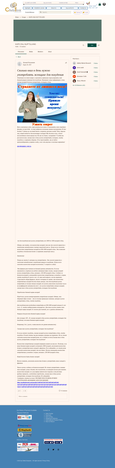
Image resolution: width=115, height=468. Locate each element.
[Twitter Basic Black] (53, 450)
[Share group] (99, 45)
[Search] (83, 45)
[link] (21, 51)
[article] (42, 231)
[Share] (66, 63)
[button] (99, 4)
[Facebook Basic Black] (48, 450)
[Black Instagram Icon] (58, 450)
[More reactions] (24, 391)
